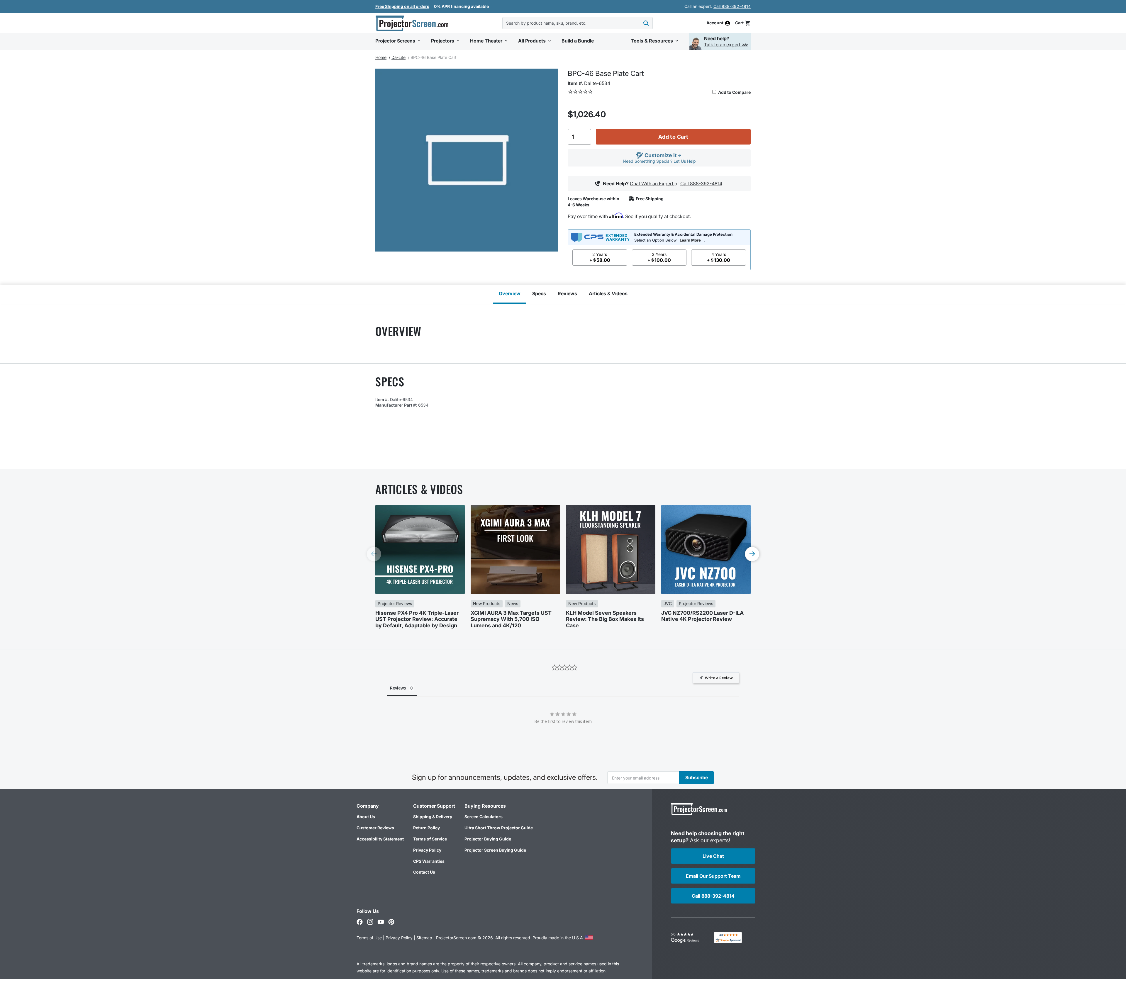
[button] (743, 23)
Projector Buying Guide (487, 838)
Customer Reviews (375, 827)
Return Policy (426, 827)
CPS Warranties (429, 861)
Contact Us (424, 871)
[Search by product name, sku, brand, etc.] (646, 23)
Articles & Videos (608, 293)
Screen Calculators (483, 816)
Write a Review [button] (719, 677)
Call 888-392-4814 (732, 6)
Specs (539, 293)
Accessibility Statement (380, 838)
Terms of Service (430, 838)
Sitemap (424, 937)
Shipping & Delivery (432, 816)
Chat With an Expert (652, 183)
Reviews (567, 293)
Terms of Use (369, 937)
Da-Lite (398, 57)
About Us (366, 816)
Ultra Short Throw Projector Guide (498, 827)
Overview (509, 293)
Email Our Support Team (713, 876)
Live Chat (713, 856)
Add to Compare (734, 92)
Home (380, 57)
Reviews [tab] (398, 688)
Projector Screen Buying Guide (495, 850)
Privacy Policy (427, 850)
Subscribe (696, 777)
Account (714, 23)
